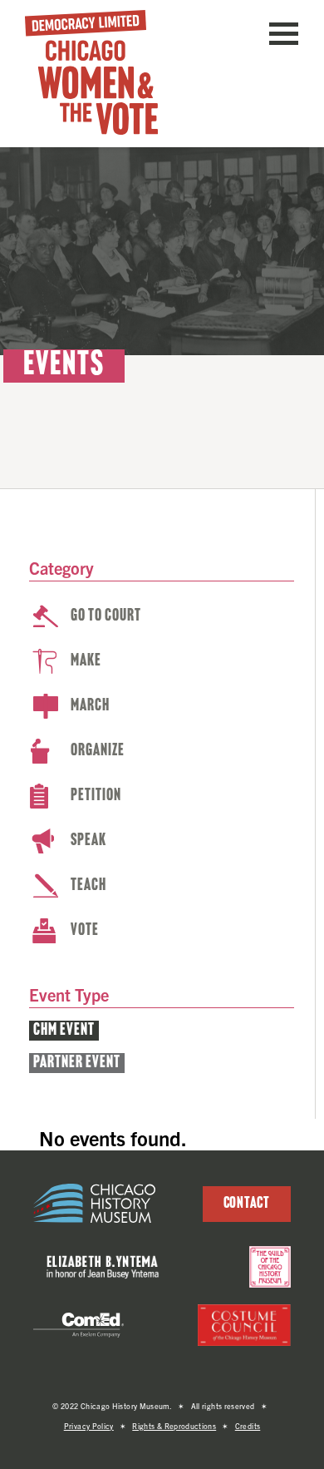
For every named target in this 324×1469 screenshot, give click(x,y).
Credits (248, 1426)
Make (86, 661)
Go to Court (106, 616)
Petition (96, 796)
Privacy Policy (89, 1426)
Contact (246, 1204)
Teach (88, 886)
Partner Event (76, 1063)
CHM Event (64, 1030)
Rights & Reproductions (174, 1426)
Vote (85, 930)
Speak (88, 841)
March (90, 706)
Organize (98, 751)
